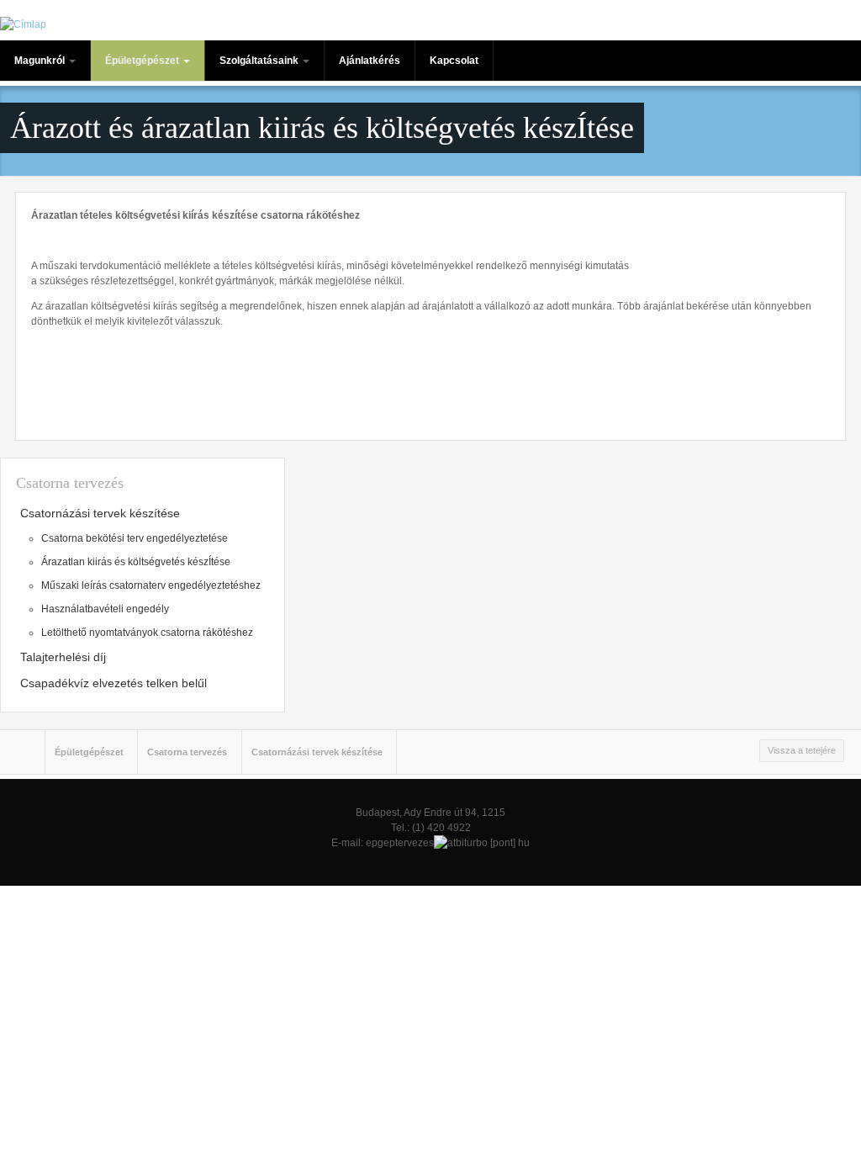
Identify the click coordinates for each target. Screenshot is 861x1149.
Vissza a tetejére (802, 750)
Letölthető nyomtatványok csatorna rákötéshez (147, 632)
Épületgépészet (143, 60)
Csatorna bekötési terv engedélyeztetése (134, 538)
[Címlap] (23, 24)
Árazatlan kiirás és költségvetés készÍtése (135, 562)
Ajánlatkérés (369, 60)
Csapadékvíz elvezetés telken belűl (113, 683)
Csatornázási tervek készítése (100, 513)
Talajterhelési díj (63, 657)
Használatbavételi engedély (105, 609)
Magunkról (40, 60)
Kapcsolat (454, 60)
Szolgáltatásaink (260, 60)
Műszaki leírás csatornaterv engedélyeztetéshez (151, 585)
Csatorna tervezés (187, 752)
